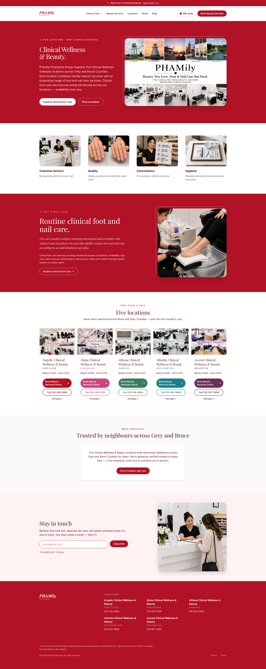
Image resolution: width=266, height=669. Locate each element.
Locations (132, 13)
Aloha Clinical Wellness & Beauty (161, 602)
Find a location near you (133, 470)
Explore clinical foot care (57, 101)
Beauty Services (115, 13)
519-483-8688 (111, 629)
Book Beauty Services (212, 13)
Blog (154, 13)
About (145, 13)
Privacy (214, 655)
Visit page (57, 399)
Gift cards (188, 13)
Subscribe (119, 543)
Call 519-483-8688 (171, 392)
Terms (224, 655)
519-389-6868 (111, 611)
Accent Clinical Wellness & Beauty (162, 619)
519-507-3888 (154, 629)
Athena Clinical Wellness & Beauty (204, 602)
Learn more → (151, 3)
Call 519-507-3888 (209, 392)
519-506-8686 (196, 611)
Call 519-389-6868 (57, 392)
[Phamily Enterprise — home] (52, 13)
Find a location (90, 101)
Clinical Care (92, 13)
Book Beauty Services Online (57, 383)
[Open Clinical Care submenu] (101, 13)
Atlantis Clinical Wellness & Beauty (120, 619)
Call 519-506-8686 (133, 392)
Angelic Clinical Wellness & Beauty (120, 602)
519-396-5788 (154, 611)
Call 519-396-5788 (95, 392)
